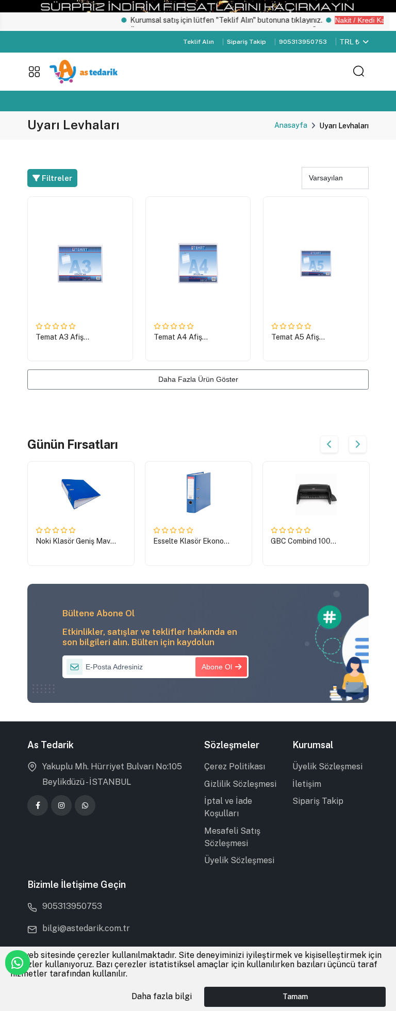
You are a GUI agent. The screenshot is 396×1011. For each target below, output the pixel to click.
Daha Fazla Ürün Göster (198, 379)
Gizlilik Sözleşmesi (240, 784)
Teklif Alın (198, 41)
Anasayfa (290, 125)
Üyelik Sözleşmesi (239, 860)
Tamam (295, 996)
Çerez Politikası (234, 766)
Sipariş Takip (246, 41)
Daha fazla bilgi (161, 996)
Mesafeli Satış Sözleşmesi (232, 837)
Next (357, 444)
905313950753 (303, 41)
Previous (329, 444)
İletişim (306, 784)
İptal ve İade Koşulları (228, 807)
